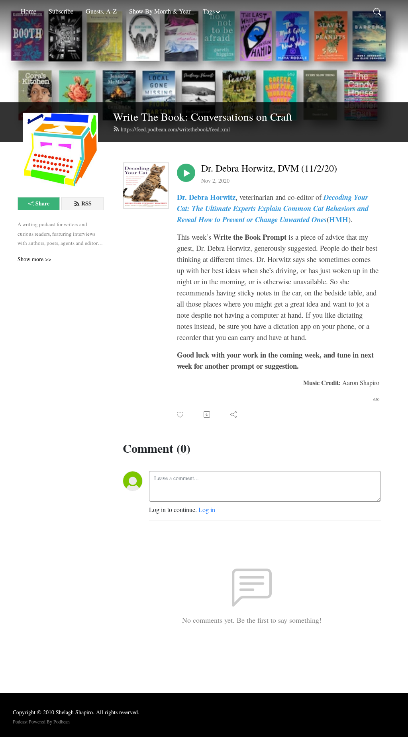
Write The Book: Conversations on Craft (202, 116)
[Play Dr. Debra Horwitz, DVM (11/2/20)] (186, 173)
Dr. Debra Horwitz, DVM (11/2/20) (269, 168)
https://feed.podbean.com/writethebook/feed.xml (175, 129)
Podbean (61, 721)
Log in (206, 509)
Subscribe (61, 11)
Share (42, 203)
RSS (86, 203)
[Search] (377, 11)
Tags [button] (209, 11)
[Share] (234, 414)
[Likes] (180, 415)
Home (28, 11)
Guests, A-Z (101, 11)
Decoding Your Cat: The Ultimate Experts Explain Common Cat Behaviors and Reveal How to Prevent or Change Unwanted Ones (273, 208)
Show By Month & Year (159, 11)
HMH (338, 219)
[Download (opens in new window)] (207, 414)
